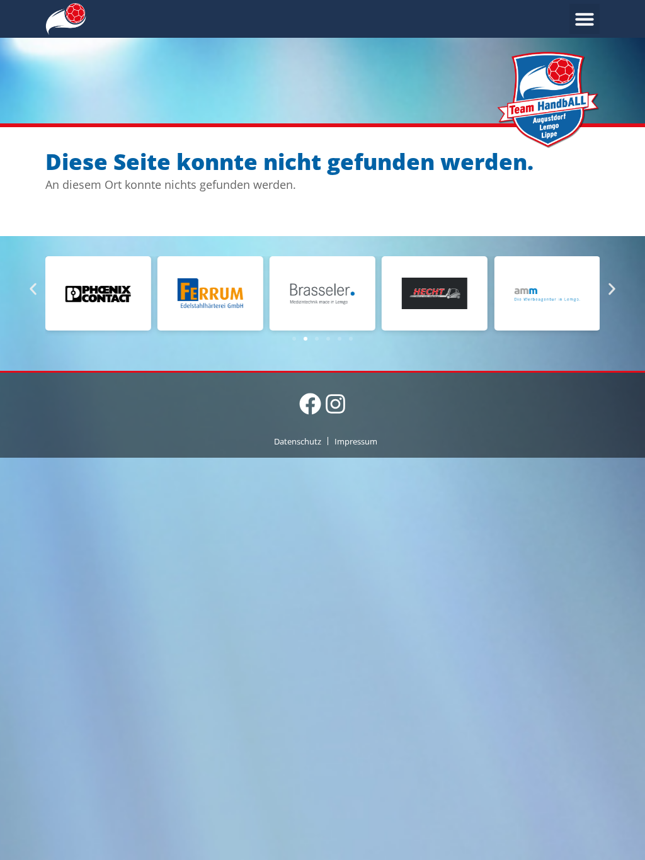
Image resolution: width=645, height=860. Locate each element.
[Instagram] (335, 404)
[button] (584, 19)
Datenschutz (297, 441)
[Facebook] (310, 404)
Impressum (355, 441)
